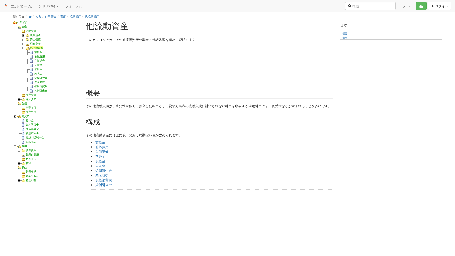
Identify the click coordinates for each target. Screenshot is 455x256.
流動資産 (75, 16)
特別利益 (31, 180)
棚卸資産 (35, 43)
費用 (24, 146)
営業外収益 (32, 175)
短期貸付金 (40, 77)
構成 (344, 37)
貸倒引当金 (40, 90)
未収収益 (39, 82)
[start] (30, 16)
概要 (344, 33)
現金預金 (35, 35)
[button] (406, 6)
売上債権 (35, 39)
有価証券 (39, 60)
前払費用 (39, 56)
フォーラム (73, 6)
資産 (63, 16)
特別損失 (31, 158)
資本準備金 (32, 124)
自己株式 (31, 141)
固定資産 (31, 94)
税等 (28, 163)
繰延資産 (31, 99)
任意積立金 (32, 133)
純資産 (25, 116)
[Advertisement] (157, 59)
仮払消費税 (40, 86)
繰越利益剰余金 (35, 137)
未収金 (38, 73)
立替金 (38, 65)
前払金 (38, 52)
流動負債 (31, 107)
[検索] (349, 5)
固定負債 (31, 111)
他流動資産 (92, 16)
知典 (38, 16)
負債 (24, 103)
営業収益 (31, 171)
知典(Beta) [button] (47, 6)
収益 (24, 167)
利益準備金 (32, 129)
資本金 (30, 120)
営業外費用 (32, 154)
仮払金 (38, 69)
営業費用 (31, 150)
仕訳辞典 (50, 16)
